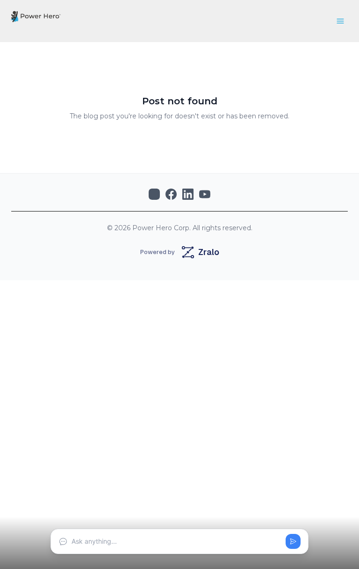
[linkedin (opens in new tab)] (188, 194)
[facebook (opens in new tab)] (171, 194)
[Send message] (293, 541)
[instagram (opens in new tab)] (154, 194)
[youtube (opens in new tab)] (204, 194)
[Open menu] (340, 21)
